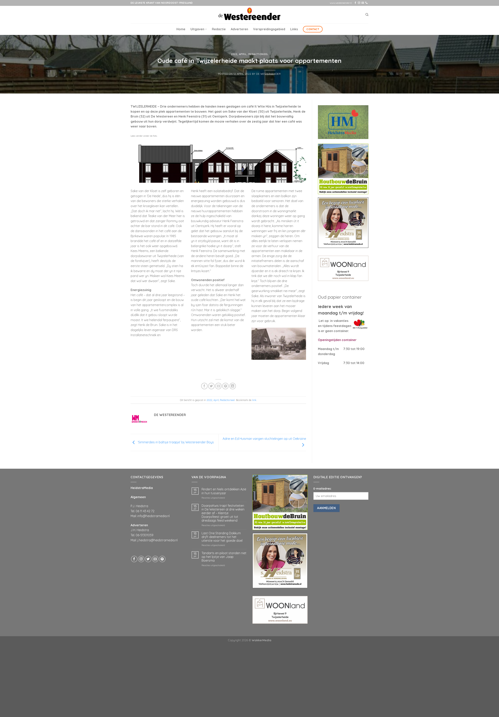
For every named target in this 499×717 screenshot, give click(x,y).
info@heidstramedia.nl (153, 516)
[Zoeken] (366, 14)
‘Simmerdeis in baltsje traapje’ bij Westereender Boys (175, 442)
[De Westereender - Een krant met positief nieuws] (249, 14)
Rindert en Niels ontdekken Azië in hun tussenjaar (224, 491)
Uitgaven (197, 29)
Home (180, 29)
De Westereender (268, 73)
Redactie (219, 29)
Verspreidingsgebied (269, 29)
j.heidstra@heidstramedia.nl (157, 540)
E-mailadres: (322, 488)
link (254, 400)
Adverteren (239, 29)
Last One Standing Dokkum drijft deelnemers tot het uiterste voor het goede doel (222, 536)
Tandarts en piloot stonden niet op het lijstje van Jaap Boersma (224, 556)
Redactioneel (258, 54)
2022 (234, 54)
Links (294, 29)
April (243, 54)
